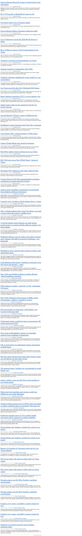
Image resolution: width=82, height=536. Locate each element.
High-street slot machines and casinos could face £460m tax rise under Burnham (19, 393)
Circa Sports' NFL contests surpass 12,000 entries (19, 134)
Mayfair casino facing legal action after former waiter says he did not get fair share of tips (21, 358)
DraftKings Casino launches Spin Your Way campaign (21, 125)
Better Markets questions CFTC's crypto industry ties (20, 96)
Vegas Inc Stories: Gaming (18, 441)
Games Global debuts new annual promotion (17, 143)
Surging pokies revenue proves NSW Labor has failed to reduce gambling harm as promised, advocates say (21, 405)
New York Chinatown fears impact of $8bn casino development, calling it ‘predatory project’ (19, 299)
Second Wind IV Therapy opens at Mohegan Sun (19, 115)
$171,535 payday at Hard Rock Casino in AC (18, 14)
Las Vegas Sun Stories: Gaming (19, 431)
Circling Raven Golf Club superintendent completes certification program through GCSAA (20, 180)
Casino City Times (16, 6)
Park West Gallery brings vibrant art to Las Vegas (19, 152)
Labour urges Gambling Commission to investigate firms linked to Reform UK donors (20, 191)
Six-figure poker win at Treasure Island (15, 22)
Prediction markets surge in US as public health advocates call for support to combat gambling (18, 416)
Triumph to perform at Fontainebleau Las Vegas (19, 61)
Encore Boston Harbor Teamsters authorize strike (19, 31)
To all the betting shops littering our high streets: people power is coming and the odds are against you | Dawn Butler (21, 225)
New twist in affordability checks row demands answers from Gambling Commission (18, 334)
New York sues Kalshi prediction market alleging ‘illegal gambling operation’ (19, 275)
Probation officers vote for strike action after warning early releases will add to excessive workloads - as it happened (21, 239)
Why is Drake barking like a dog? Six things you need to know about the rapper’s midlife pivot (21, 212)
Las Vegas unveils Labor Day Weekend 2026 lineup (20, 88)
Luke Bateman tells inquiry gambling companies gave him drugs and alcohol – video (21, 263)
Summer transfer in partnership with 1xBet (17, 69)
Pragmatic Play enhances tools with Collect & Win (19, 171)
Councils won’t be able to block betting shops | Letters (21, 201)
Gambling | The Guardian (18, 193)
